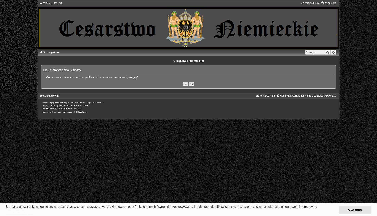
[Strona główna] (188, 25)
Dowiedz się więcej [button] (19, 212)
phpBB (67, 103)
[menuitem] (58, 3)
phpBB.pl (77, 108)
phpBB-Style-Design (80, 105)
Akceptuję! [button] (355, 209)
